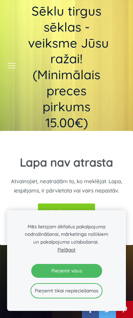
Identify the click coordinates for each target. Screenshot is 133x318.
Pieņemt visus (66, 270)
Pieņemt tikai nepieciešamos (66, 290)
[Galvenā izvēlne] (11, 65)
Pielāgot (66, 250)
